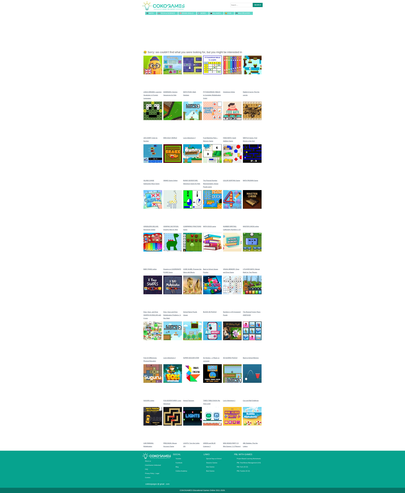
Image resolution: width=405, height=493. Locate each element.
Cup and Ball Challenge (251, 400)
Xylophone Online (229, 92)
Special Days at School (213, 458)
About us (148, 461)
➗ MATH (150, 13)
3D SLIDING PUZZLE (230, 358)
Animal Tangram (188, 400)
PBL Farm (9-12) (242, 467)
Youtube (178, 458)
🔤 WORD (202, 13)
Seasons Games (211, 463)
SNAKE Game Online (170, 180)
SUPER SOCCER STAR (191, 358)
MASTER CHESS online (251, 226)
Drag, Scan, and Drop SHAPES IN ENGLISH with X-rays (152, 315)
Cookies (147, 477)
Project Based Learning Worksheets (249, 458)
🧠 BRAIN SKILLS (186, 13)
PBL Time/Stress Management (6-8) (249, 463)
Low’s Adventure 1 (229, 400)
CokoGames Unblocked (153, 465)
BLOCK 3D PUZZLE (210, 312)
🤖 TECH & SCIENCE (166, 13)
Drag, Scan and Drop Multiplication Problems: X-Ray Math (172, 315)
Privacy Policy (149, 473)
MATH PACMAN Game (250, 180)
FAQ (146, 469)
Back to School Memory (251, 358)
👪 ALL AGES (215, 13)
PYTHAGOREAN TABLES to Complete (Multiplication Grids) (212, 95)
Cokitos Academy (181, 471)
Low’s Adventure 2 (169, 358)
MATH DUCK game (209, 226)
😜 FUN (228, 13)
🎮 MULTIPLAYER (243, 13)
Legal (157, 473)
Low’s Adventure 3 (189, 138)
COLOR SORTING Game (231, 180)
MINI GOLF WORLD (170, 138)
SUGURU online (148, 400)
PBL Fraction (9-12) (243, 471)
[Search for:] (241, 5)
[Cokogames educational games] (163, 6)
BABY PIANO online (150, 269)
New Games (210, 467)
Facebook (179, 463)
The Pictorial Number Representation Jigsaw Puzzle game (210, 184)
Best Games (210, 471)
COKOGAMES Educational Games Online (197, 490)
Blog (177, 467)
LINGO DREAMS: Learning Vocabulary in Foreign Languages (152, 95)
